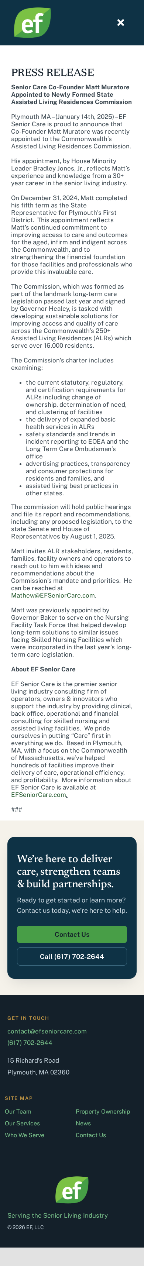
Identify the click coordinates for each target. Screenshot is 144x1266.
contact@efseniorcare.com (47, 1031)
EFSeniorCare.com (38, 794)
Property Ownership (103, 1111)
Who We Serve (24, 1135)
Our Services (22, 1123)
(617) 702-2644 (29, 1042)
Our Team (18, 1111)
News (83, 1123)
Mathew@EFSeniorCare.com (53, 595)
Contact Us (91, 1135)
